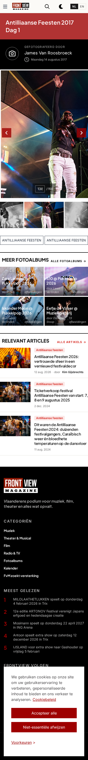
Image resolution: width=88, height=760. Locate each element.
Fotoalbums (13, 560)
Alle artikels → (71, 342)
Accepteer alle (44, 713)
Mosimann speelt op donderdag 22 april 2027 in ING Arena (48, 625)
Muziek (9, 530)
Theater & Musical (17, 538)
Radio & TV (12, 553)
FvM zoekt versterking (21, 575)
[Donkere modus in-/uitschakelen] (61, 6)
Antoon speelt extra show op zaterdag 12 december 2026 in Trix (45, 637)
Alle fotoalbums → (68, 261)
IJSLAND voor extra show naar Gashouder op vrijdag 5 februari (48, 649)
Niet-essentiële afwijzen (44, 727)
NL (74, 6)
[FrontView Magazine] (21, 485)
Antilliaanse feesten (49, 350)
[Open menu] (5, 6)
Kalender (11, 568)
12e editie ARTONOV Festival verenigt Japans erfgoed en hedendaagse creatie (48, 613)
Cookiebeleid (44, 699)
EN (82, 6)
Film (7, 545)
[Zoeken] (47, 6)
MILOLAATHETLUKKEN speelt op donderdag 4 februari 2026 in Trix (48, 601)
